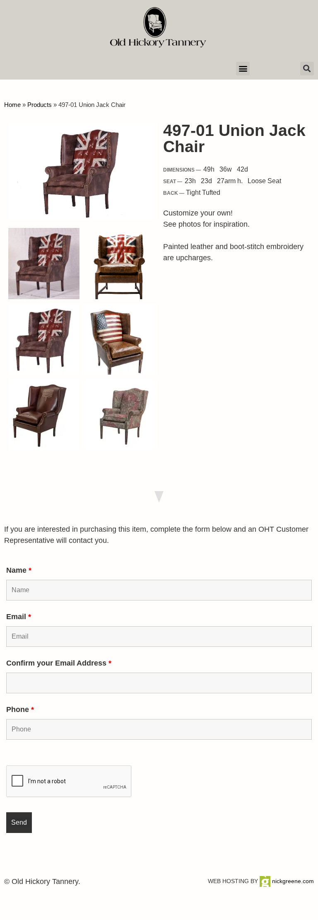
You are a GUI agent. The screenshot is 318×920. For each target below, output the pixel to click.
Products (39, 104)
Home (12, 104)
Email (18, 617)
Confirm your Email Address (58, 663)
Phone (20, 709)
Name (18, 570)
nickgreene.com (292, 881)
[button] (243, 68)
